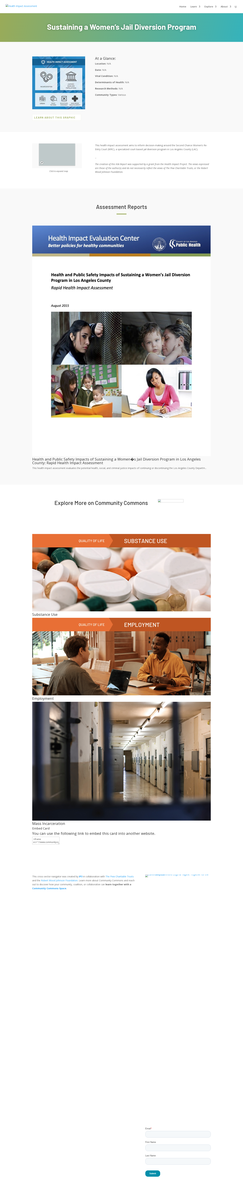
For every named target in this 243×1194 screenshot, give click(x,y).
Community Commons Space (49, 888)
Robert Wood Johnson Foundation (59, 880)
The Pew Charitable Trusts (119, 876)
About (224, 6)
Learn (193, 6)
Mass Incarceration (48, 823)
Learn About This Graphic (55, 117)
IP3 (80, 876)
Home (182, 6)
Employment (43, 698)
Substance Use (45, 614)
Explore (208, 6)
